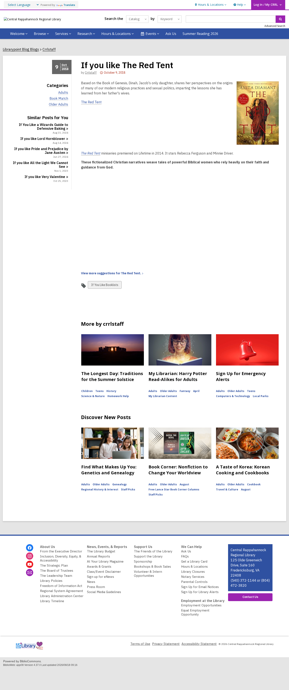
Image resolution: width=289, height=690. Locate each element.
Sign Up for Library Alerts (200, 592)
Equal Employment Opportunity (195, 612)
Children (87, 391)
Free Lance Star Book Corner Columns (174, 489)
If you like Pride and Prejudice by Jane (41, 151)
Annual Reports (98, 556)
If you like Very (45, 177)
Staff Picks (128, 489)
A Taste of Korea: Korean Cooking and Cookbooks (243, 470)
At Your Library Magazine (105, 561)
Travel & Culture (227, 489)
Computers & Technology (233, 396)
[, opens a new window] (29, 651)
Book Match (59, 98)
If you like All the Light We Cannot (40, 165)
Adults (63, 92)
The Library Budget (101, 551)
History (111, 391)
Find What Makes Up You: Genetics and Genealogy (108, 470)
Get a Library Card (194, 561)
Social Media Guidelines (104, 592)
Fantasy (185, 391)
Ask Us (170, 33)
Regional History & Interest (99, 489)
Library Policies (51, 581)
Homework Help (118, 396)
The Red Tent (91, 102)
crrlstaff (91, 73)
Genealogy (119, 484)
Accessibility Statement (199, 644)
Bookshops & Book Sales (152, 566)
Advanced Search (274, 26)
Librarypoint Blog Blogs (21, 49)
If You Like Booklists (104, 286)
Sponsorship (143, 561)
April (196, 391)
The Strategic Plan (54, 565)
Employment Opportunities (201, 605)
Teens (99, 391)
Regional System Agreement (61, 591)
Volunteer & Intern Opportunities (148, 574)
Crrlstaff (49, 49)
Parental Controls (194, 582)
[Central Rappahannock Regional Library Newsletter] (29, 572)
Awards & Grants (99, 566)
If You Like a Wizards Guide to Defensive (43, 127)
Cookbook (254, 484)
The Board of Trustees (56, 571)
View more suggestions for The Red (111, 273)
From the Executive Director (61, 551)
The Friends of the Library (153, 551)
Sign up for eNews (100, 577)
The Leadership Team (56, 576)
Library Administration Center (61, 596)
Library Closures (193, 572)
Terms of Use (140, 644)
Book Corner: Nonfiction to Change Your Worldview (178, 470)
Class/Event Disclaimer (104, 572)
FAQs (185, 556)
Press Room (96, 587)
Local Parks (260, 396)
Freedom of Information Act (61, 586)
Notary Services (192, 577)
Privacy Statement (166, 644)
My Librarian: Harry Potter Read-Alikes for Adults (178, 376)
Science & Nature (93, 396)
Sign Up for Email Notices (200, 587)
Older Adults (58, 104)
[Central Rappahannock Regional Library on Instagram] (29, 556)
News (91, 582)
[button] (210, 5)
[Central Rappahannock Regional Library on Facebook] (29, 547)
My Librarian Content (163, 396)
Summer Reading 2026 (200, 33)
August (184, 484)
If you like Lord (42, 139)
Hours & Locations (194, 566)
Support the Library (148, 556)
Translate (69, 5)
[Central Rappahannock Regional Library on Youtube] (29, 564)
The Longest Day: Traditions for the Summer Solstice (112, 376)
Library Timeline (52, 601)
